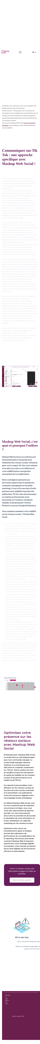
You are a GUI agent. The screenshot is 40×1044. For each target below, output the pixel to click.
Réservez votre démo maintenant (22, 880)
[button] (20, 52)
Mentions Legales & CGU (18, 1016)
